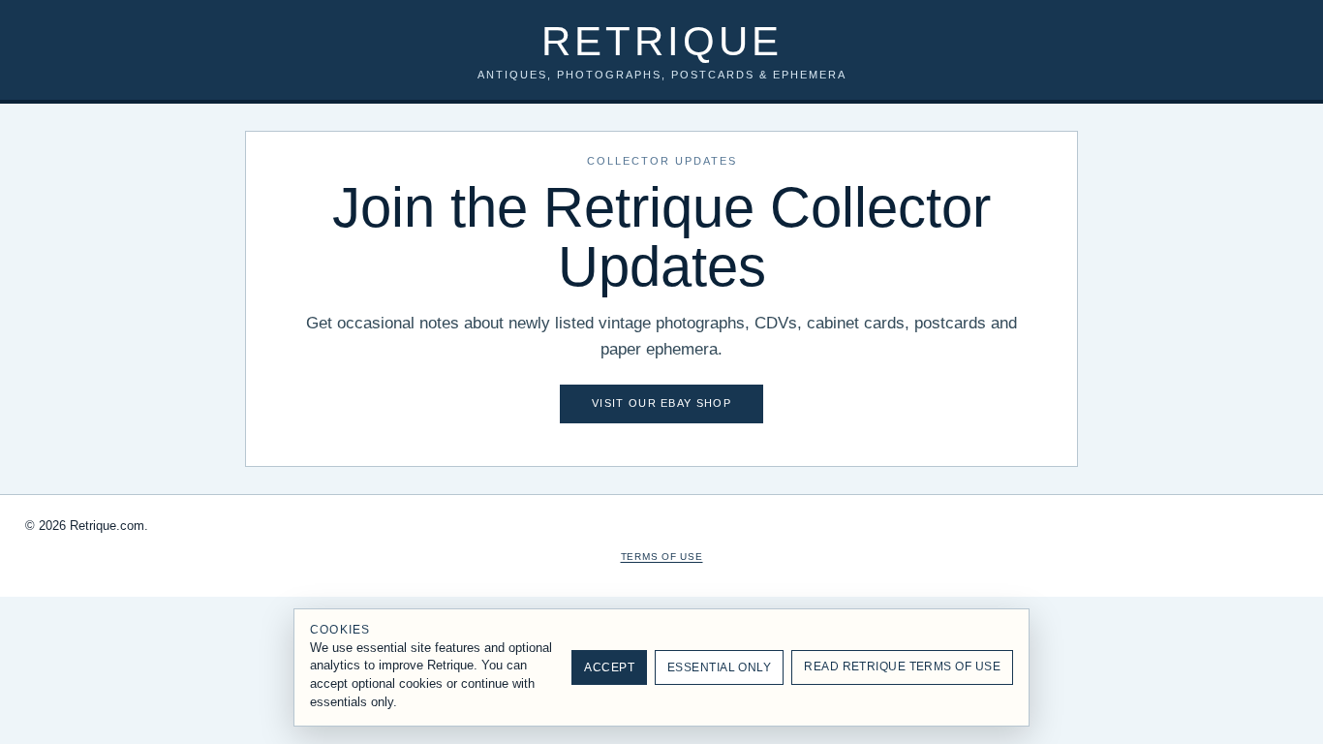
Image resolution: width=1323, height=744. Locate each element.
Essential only (719, 667)
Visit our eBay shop (661, 403)
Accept (609, 667)
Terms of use (662, 556)
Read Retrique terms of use (902, 666)
